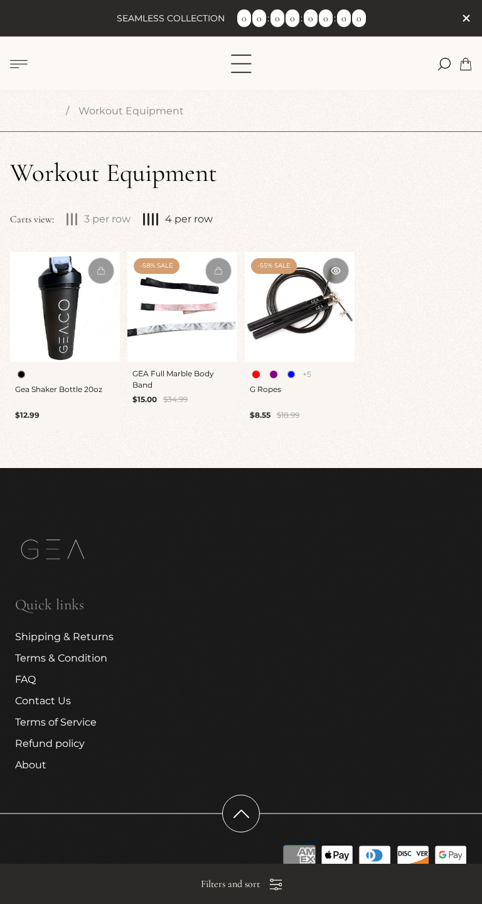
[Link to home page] (52, 551)
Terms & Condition (61, 658)
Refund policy (50, 743)
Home (40, 111)
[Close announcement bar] (465, 18)
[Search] (444, 64)
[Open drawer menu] (19, 64)
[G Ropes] (300, 307)
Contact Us (43, 701)
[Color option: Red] (256, 374)
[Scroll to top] (241, 813)
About (30, 765)
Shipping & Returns (64, 637)
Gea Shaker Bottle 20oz (58, 389)
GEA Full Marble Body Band (173, 379)
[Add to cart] (218, 270)
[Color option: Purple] (273, 374)
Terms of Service (56, 722)
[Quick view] (101, 270)
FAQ (25, 679)
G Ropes (265, 389)
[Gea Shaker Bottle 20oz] (65, 307)
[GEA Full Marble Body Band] (182, 307)
